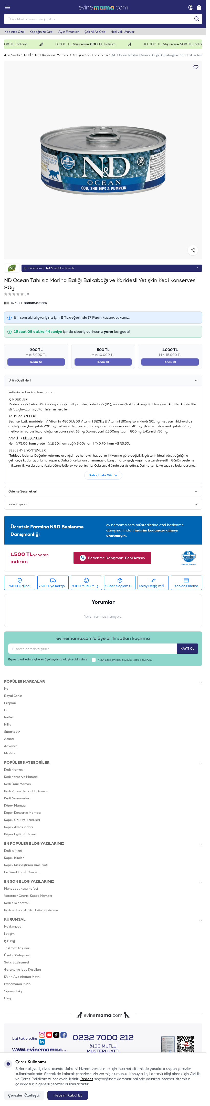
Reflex (9, 717)
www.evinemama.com (39, 1049)
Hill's (7, 724)
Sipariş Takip (13, 991)
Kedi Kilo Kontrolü (17, 903)
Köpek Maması (15, 805)
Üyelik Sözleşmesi (17, 955)
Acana (9, 739)
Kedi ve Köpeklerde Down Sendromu (31, 910)
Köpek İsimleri (14, 858)
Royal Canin (13, 696)
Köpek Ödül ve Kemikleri (22, 820)
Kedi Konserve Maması (52, 55)
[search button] (197, 19)
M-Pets (9, 753)
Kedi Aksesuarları (17, 798)
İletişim (9, 934)
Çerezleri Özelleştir (24, 1095)
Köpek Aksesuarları (18, 827)
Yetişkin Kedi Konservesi (90, 55)
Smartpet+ (12, 732)
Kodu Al (36, 362)
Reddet (86, 1079)
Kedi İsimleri (13, 851)
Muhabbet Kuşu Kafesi (21, 889)
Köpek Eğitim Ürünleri (20, 834)
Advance (10, 746)
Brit (7, 710)
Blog (7, 998)
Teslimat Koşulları (17, 948)
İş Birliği (10, 941)
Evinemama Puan (17, 984)
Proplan (10, 703)
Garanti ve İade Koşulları (22, 970)
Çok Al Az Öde (95, 32)
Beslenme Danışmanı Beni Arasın (116, 558)
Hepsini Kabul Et (68, 1095)
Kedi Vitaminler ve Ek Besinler (26, 791)
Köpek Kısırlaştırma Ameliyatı (26, 865)
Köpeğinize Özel (41, 32)
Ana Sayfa (12, 55)
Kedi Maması (14, 770)
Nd (6, 689)
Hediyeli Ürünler (122, 32)
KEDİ (27, 55)
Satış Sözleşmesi (16, 962)
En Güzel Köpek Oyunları (22, 872)
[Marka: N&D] (11, 268)
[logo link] (103, 7)
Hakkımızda (13, 926)
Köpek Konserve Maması (22, 813)
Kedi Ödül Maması (18, 784)
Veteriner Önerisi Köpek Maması (28, 896)
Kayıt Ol (187, 649)
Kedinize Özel (15, 32)
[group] (103, 160)
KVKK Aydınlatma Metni (22, 977)
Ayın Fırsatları (68, 32)
